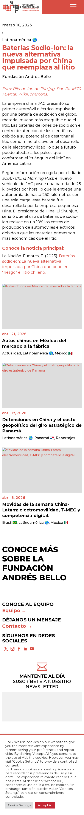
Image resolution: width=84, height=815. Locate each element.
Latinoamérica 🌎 (19, 39)
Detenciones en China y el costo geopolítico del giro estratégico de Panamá (42, 425)
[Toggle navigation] (73, 7)
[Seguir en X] (6, 649)
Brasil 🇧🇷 (9, 523)
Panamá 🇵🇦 (44, 438)
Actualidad (11, 353)
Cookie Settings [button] (19, 805)
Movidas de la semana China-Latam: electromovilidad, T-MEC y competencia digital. (41, 510)
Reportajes (65, 438)
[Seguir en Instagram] (12, 649)
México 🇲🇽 (64, 353)
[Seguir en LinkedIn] (25, 649)
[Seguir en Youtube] (32, 649)
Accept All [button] (45, 805)
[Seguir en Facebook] (19, 649)
